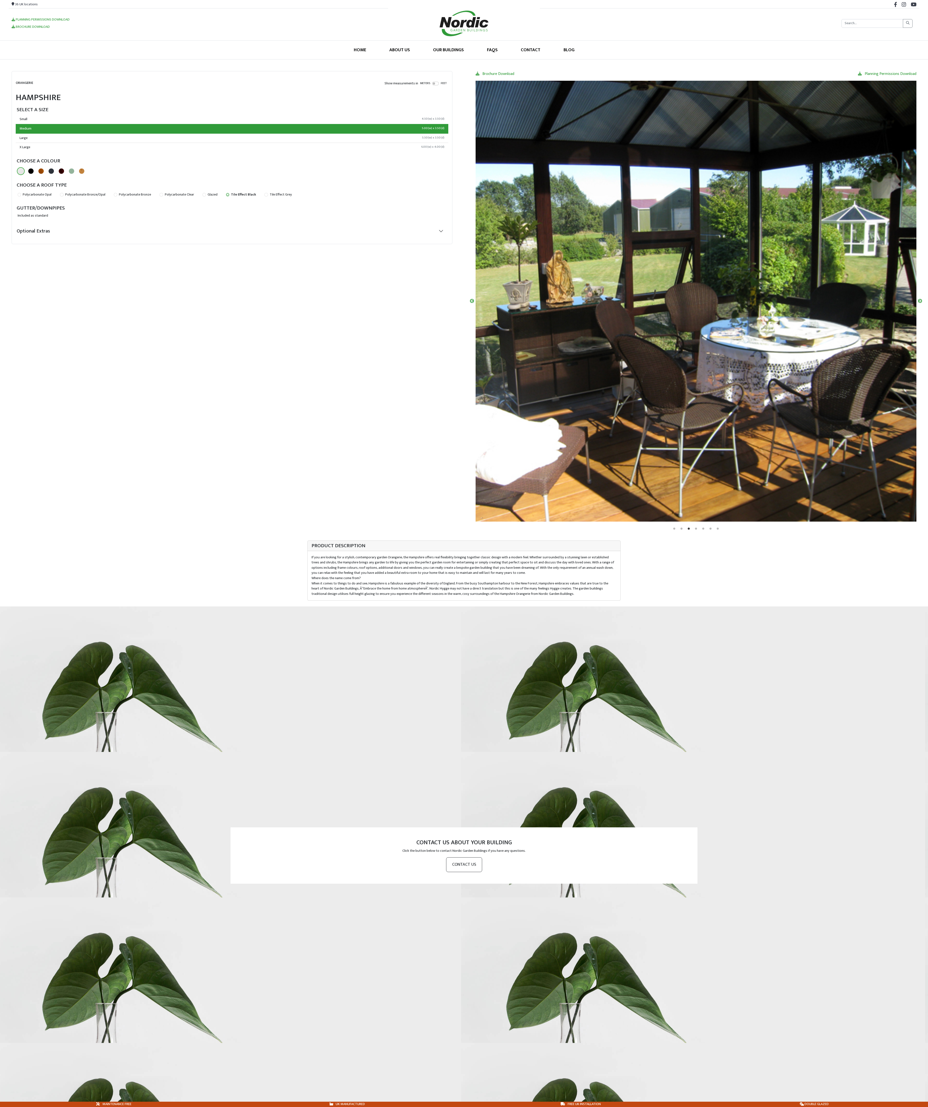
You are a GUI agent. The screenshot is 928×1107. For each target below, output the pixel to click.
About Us (399, 50)
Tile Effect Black (243, 194)
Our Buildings (448, 50)
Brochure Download (32, 27)
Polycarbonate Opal (36, 194)
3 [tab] (688, 528)
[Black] (31, 171)
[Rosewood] (61, 171)
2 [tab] (681, 528)
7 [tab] (717, 528)
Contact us (464, 864)
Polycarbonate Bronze (134, 194)
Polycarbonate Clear (179, 194)
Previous (472, 301)
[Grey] (51, 171)
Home (360, 50)
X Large (232, 147)
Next (920, 301)
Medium (232, 128)
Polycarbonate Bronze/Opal (85, 194)
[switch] (435, 83)
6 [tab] (710, 528)
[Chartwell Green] (71, 171)
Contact (530, 50)
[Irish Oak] (82, 171)
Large (232, 138)
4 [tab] (696, 528)
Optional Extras (33, 231)
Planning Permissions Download (42, 19)
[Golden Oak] (41, 171)
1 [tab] (674, 528)
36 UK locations (26, 4)
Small (232, 119)
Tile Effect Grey (280, 194)
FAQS (492, 50)
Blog (569, 50)
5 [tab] (703, 528)
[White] (21, 171)
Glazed (212, 194)
